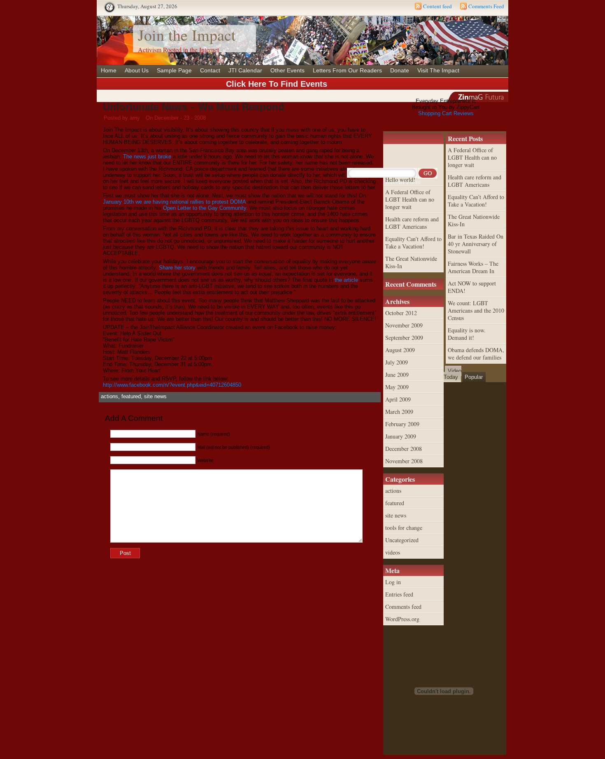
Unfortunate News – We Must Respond (193, 106)
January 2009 (400, 436)
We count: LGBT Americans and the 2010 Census (476, 310)
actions (109, 396)
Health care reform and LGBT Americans (474, 180)
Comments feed (403, 606)
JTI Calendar (245, 70)
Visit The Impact (438, 70)
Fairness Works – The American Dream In (473, 267)
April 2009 (398, 399)
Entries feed (399, 594)
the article (346, 280)
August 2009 (400, 350)
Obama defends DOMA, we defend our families (476, 353)
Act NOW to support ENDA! (472, 287)
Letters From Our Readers (347, 70)
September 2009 (404, 337)
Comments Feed (486, 6)
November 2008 (404, 461)
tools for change (403, 528)
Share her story (177, 268)
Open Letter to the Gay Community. (205, 208)
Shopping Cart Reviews (446, 113)
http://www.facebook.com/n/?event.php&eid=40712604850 (172, 385)
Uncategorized (402, 540)
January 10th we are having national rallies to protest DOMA (174, 202)
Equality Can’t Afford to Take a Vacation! (476, 200)
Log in (393, 582)
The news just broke (147, 156)
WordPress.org (402, 619)
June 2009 (397, 374)
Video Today (452, 374)
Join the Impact (187, 34)
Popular (474, 377)
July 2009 (396, 362)
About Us (137, 70)
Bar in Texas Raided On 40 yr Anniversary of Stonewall (475, 243)
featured (131, 396)
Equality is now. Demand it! (467, 333)
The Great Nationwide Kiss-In (474, 220)
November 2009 (404, 325)
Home (108, 70)
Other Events (287, 70)
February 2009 (402, 424)
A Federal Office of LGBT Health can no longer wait (472, 157)
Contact (210, 70)
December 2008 (403, 449)
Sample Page (174, 70)
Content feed (437, 6)
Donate (399, 70)
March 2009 (399, 411)
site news (155, 396)
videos (392, 552)
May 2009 (397, 387)
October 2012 (401, 313)
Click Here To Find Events (276, 83)
